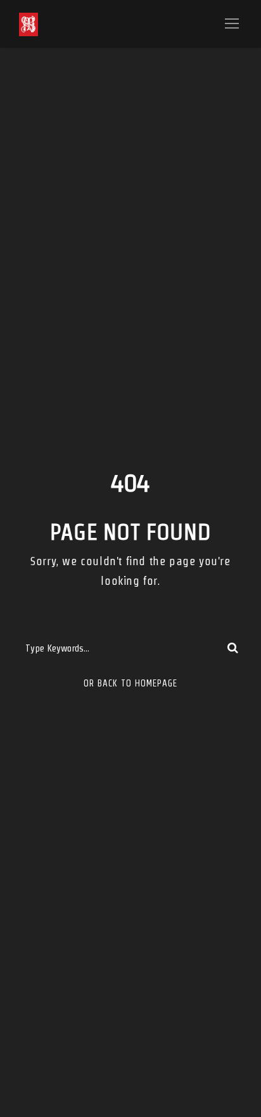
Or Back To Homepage (130, 683)
